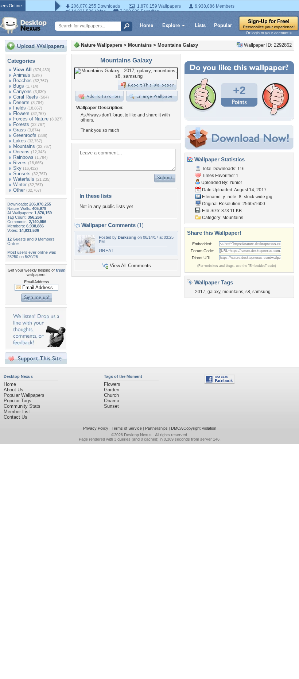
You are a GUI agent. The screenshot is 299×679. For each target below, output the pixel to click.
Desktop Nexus (138, 435)
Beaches (22, 80)
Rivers (20, 162)
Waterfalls (23, 179)
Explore (171, 25)
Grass (19, 130)
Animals (21, 75)
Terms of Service (127, 428)
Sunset (111, 406)
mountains (232, 291)
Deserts (21, 102)
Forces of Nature (30, 119)
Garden (111, 389)
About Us (13, 389)
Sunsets (22, 173)
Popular (223, 25)
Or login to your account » (269, 33)
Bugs (18, 86)
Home (146, 25)
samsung (261, 291)
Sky (17, 168)
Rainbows (23, 157)
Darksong (127, 237)
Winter (20, 184)
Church (111, 395)
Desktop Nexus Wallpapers (23, 25)
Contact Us (15, 417)
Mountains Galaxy (178, 45)
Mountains (24, 146)
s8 (247, 291)
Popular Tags (17, 400)
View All (22, 69)
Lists (200, 25)
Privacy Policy (95, 428)
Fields (19, 108)
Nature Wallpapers (101, 45)
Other (19, 190)
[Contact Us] (38, 345)
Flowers (21, 113)
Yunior (235, 182)
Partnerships (156, 428)
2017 (200, 291)
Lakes (19, 140)
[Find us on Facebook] (219, 382)
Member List (17, 411)
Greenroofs (24, 135)
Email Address (36, 282)
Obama (111, 400)
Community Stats (22, 406)
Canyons (22, 91)
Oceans (21, 151)
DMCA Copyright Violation (193, 428)
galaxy (213, 291)
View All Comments (130, 265)
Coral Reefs (25, 97)
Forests (21, 124)
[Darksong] (86, 251)
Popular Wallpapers (24, 395)
